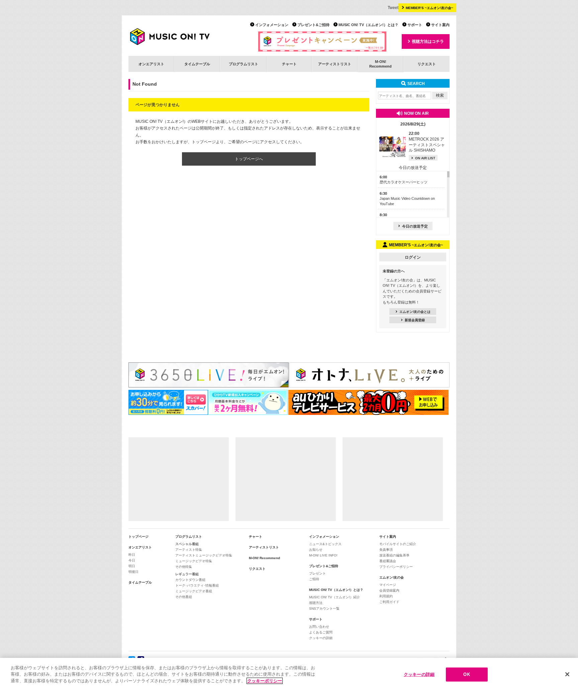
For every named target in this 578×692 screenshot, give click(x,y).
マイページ (387, 585)
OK (466, 674)
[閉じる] (567, 674)
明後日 (133, 572)
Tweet (393, 7)
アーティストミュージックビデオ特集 (203, 555)
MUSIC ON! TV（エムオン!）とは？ (368, 25)
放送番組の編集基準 (394, 555)
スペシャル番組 (187, 544)
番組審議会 (387, 561)
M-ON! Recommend (264, 558)
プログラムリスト (243, 64)
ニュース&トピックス (325, 544)
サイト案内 (440, 25)
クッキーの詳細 (320, 638)
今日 (131, 560)
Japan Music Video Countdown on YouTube (407, 198)
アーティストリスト (334, 64)
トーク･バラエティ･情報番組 (197, 585)
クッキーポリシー (264, 680)
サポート (414, 25)
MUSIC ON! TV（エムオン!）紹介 (334, 597)
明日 (131, 566)
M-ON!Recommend (380, 64)
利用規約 (386, 596)
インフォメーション (271, 25)
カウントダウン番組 (190, 580)
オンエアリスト (151, 64)
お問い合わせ (319, 626)
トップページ (138, 536)
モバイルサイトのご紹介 (397, 544)
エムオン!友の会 (391, 577)
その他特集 (183, 567)
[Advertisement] (178, 479)
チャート (289, 64)
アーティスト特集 (188, 549)
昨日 (131, 554)
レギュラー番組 (187, 574)
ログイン (413, 257)
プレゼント (317, 573)
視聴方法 (315, 603)
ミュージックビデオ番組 (193, 591)
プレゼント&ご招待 (313, 25)
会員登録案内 (389, 590)
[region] (289, 675)
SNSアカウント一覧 (324, 608)
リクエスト (426, 64)
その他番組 (183, 597)
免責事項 (386, 549)
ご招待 (314, 579)
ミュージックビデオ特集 (193, 561)
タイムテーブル (197, 64)
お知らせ (315, 549)
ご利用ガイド (389, 602)
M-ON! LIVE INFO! (323, 555)
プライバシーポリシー (396, 567)
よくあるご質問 (320, 632)
